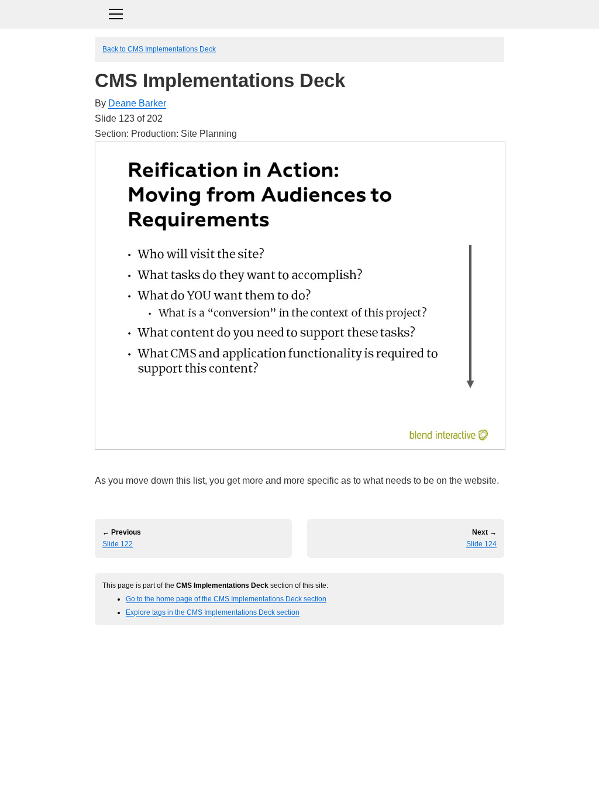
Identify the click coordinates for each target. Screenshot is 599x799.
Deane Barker (137, 103)
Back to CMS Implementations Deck (159, 49)
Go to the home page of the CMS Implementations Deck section (226, 598)
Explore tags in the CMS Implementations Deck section (213, 612)
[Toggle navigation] (299, 13)
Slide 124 (481, 544)
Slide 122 (117, 544)
